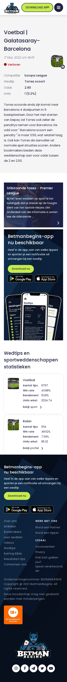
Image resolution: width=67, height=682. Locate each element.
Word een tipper (47, 533)
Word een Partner (47, 527)
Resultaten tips (14, 559)
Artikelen (10, 526)
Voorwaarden (45, 546)
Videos (9, 543)
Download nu (21, 269)
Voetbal (14, 32)
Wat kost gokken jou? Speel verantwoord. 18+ (49, 564)
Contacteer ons (15, 564)
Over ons (10, 521)
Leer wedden (13, 537)
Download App (37, 7)
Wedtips (10, 548)
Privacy (40, 552)
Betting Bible (13, 553)
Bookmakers (12, 532)
